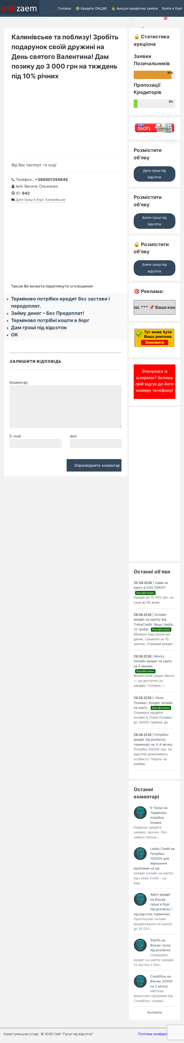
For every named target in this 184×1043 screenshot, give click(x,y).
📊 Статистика (152, 28)
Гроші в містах (81, 18)
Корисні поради (146, 18)
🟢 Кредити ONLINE (91, 8)
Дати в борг (56, 18)
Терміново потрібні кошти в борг (50, 320)
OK (14, 335)
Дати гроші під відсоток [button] (154, 174)
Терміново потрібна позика (158, 817)
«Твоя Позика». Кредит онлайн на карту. (153, 702)
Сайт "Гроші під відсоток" (73, 1034)
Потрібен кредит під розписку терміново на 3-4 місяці (153, 739)
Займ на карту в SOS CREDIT (151, 587)
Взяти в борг (172, 8)
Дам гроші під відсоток (39, 327)
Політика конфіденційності (159, 1034)
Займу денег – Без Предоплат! (47, 313)
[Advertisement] (66, 120)
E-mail (15, 436)
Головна (64, 8)
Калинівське (55, 200)
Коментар (19, 382)
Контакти (175, 28)
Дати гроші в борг (30, 200)
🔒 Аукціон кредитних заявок (134, 8)
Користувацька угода (21, 1034)
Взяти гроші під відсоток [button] (154, 221)
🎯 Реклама (172, 18)
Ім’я (73, 436)
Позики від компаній (114, 18)
